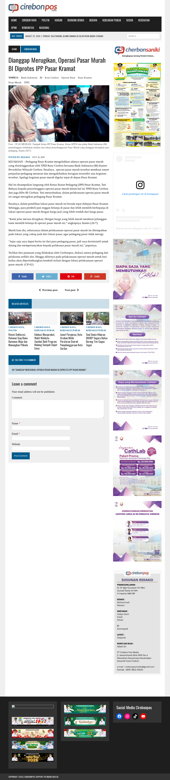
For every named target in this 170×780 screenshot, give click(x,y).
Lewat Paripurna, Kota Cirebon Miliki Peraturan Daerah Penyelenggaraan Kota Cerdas (71, 341)
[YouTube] (143, 716)
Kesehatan (144, 20)
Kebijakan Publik (111, 20)
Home (14, 20)
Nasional (44, 28)
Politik (45, 20)
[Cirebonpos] (32, 8)
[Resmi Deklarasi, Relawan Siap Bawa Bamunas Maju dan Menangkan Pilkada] (20, 322)
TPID (26, 82)
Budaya (93, 20)
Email (15, 433)
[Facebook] (119, 716)
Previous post (49, 290)
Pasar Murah (14, 82)
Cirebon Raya (29, 20)
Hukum (58, 20)
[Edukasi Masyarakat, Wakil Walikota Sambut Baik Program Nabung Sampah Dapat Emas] (46, 322)
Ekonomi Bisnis (75, 20)
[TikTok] (135, 716)
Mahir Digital (53, 776)
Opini (14, 28)
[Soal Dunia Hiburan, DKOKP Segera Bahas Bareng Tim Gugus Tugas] (97, 322)
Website (16, 444)
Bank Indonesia (29, 77)
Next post (70, 290)
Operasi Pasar (68, 77)
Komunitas (28, 28)
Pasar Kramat (85, 77)
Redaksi (25, 157)
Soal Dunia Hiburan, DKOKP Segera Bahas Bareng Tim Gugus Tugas (97, 340)
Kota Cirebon (52, 77)
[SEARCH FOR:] (143, 36)
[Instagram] (127, 716)
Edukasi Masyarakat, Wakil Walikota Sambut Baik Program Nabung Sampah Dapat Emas (45, 341)
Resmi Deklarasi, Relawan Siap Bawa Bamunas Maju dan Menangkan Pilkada (18, 340)
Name (15, 423)
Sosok (129, 20)
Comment (17, 397)
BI (41, 77)
